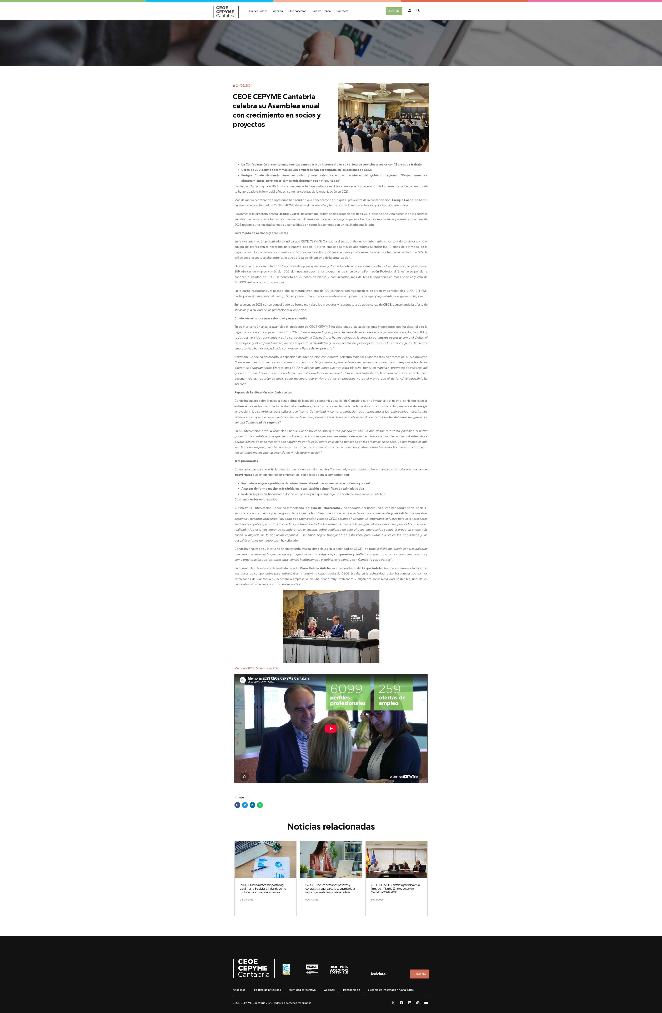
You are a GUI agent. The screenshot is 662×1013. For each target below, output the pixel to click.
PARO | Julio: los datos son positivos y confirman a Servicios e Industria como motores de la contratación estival (263, 889)
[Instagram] (418, 1003)
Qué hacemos (297, 11)
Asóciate (377, 973)
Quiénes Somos (258, 11)
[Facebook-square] (401, 1003)
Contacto (342, 11)
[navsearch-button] (418, 11)
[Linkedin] (410, 1003)
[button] (237, 805)
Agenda (278, 11)
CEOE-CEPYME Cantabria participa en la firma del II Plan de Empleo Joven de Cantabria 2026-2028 (395, 889)
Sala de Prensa (321, 11)
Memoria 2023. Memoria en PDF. (256, 668)
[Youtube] (426, 1003)
